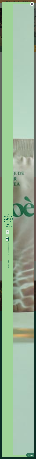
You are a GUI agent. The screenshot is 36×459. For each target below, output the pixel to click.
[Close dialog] (32, 4)
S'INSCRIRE (7, 239)
